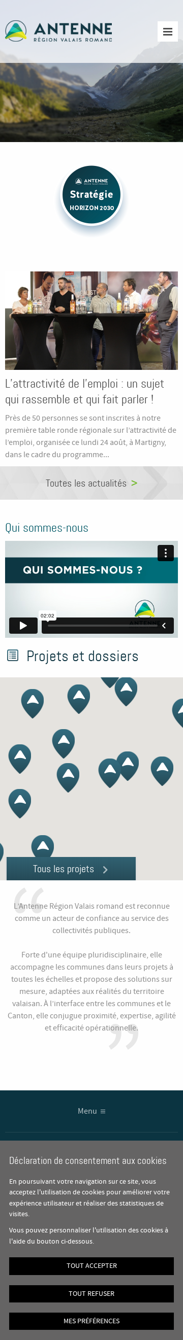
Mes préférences (91, 1321)
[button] (161, 771)
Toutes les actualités (86, 483)
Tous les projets (63, 868)
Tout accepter (92, 1265)
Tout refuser (91, 1293)
